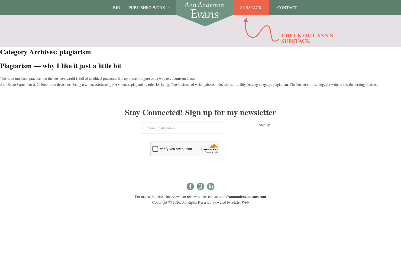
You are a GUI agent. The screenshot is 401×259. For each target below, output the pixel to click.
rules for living (158, 84)
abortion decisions (57, 84)
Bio (116, 7)
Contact (287, 7)
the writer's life (336, 84)
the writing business (363, 84)
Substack (251, 7)
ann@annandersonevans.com (243, 196)
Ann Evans (8, 84)
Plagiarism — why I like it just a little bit (60, 65)
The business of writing (188, 84)
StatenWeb (240, 202)
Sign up (264, 124)
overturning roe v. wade (112, 84)
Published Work (147, 7)
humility (240, 84)
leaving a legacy (259, 84)
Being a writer (82, 84)
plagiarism (138, 84)
